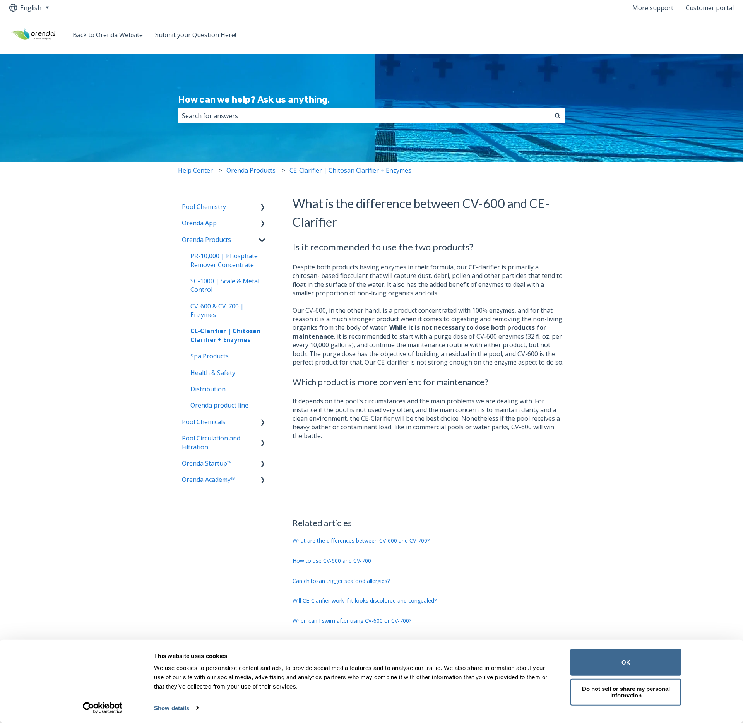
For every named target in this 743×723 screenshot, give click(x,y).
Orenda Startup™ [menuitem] (207, 463)
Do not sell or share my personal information (626, 692)
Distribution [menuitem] (208, 389)
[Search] (557, 115)
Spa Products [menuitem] (209, 356)
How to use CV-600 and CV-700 (332, 560)
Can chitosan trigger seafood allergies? (341, 580)
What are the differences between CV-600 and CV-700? (361, 540)
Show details (171, 708)
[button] (263, 207)
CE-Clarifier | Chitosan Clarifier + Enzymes (350, 170)
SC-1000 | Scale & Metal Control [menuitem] (224, 285)
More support (652, 7)
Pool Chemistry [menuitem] (204, 206)
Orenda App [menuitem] (199, 223)
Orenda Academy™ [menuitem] (208, 479)
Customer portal (710, 7)
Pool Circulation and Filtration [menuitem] (211, 442)
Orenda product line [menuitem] (219, 405)
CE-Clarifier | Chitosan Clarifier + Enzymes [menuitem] (225, 335)
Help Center (195, 170)
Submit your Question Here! (195, 35)
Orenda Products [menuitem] (206, 239)
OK (625, 662)
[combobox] (364, 115)
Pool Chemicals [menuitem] (204, 422)
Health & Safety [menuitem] (212, 372)
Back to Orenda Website (108, 35)
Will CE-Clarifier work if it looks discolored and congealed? (365, 600)
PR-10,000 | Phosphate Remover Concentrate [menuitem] (224, 260)
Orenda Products (251, 170)
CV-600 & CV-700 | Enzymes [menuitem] (217, 310)
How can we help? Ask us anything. (254, 99)
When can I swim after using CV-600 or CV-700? (352, 620)
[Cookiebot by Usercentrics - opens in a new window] (103, 708)
